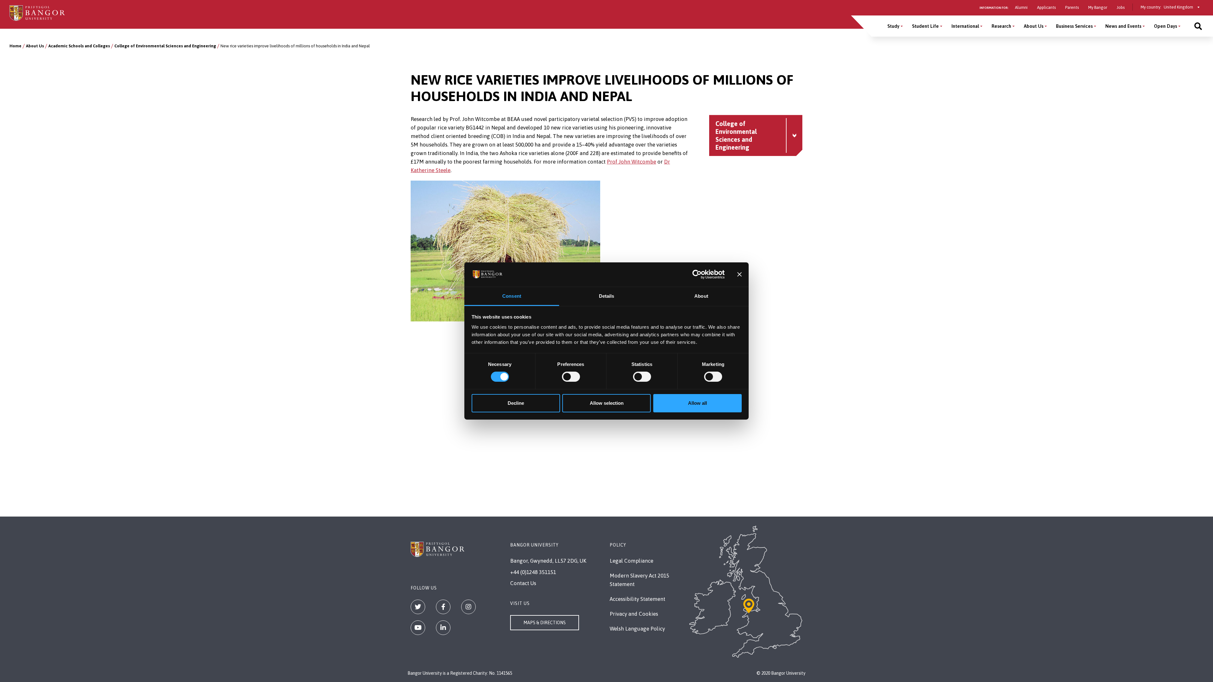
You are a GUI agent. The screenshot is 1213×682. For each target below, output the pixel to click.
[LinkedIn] (443, 627)
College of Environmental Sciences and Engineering (165, 46)
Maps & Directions (544, 622)
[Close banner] (739, 274)
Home (15, 46)
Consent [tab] (511, 296)
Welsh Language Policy (637, 628)
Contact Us (523, 583)
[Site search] (1198, 26)
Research (1001, 26)
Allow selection (607, 403)
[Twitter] (418, 607)
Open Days (1165, 26)
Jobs (1121, 7)
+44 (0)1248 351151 (533, 572)
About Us (1033, 26)
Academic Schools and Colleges (79, 46)
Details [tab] (606, 296)
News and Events (1123, 26)
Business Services (1074, 26)
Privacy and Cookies (634, 614)
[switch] (571, 377)
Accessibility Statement (637, 599)
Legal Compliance (631, 561)
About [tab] (701, 296)
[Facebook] (443, 607)
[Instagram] (468, 607)
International (965, 26)
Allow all (697, 403)
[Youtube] (418, 627)
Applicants (1046, 7)
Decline (516, 403)
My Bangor (1097, 7)
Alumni (1021, 7)
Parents (1072, 7)
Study (893, 26)
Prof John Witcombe (631, 162)
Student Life (925, 26)
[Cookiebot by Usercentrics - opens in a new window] (697, 274)
